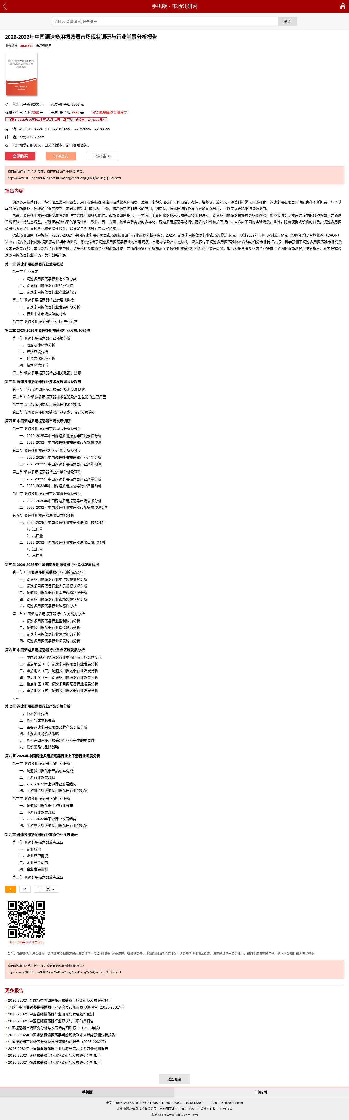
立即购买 (20, 156)
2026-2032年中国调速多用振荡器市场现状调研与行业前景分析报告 (106, 235)
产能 (90, 464)
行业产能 (74, 457)
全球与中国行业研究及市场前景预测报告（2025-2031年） (67, 1007)
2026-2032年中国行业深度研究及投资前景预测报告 (58, 1049)
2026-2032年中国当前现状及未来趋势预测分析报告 (61, 1035)
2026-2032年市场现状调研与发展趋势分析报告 (54, 1055)
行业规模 (51, 572)
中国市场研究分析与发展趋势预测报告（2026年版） (55, 1028)
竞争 (76, 248)
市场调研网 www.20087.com (170, 1115)
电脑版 (262, 1092)
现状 (67, 382)
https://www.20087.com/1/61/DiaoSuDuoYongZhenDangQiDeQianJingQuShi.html (64, 178)
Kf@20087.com (31, 137)
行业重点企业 (40, 834)
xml (195, 1115)
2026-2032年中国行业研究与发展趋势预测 (51, 1014)
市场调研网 (184, 6)
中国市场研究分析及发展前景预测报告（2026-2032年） (58, 1042)
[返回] (4, 6)
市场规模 (74, 442)
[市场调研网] (343, 6)
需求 (37, 826)
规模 (69, 599)
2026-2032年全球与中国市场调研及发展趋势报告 (60, 1000)
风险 (219, 248)
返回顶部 (174, 1079)
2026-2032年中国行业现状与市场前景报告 (51, 1021)
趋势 (26, 248)
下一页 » (46, 889)
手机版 (159, 6)
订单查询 (61, 156)
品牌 (62, 727)
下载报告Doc (102, 156)
